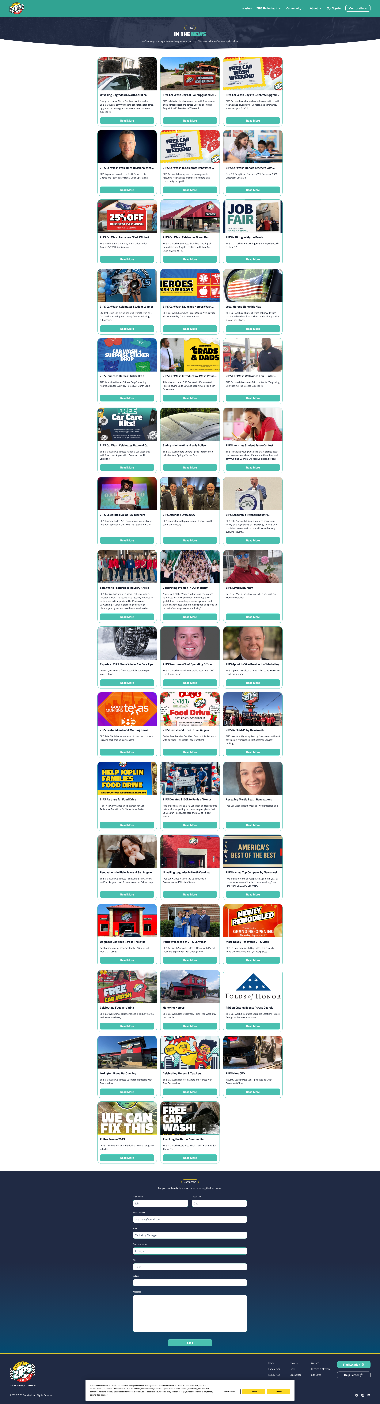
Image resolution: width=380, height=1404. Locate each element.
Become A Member (320, 1369)
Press (292, 1369)
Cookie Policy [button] (165, 1392)
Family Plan (274, 1375)
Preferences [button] (102, 1395)
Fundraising (274, 1369)
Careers (293, 1363)
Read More (127, 120)
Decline (254, 1392)
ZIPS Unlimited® (266, 8)
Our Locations (358, 8)
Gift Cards (316, 1375)
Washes (247, 8)
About (314, 8)
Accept (279, 1392)
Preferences (229, 1392)
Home (271, 1363)
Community (293, 8)
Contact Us (295, 1375)
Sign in (336, 8)
